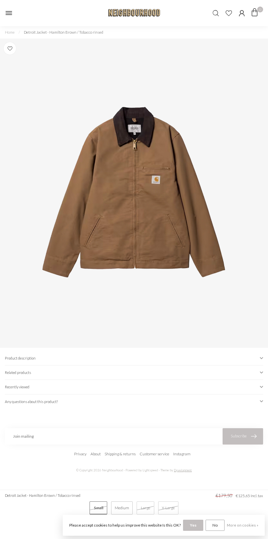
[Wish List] (229, 13)
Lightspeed (150, 470)
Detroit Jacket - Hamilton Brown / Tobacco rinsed (63, 32)
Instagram (182, 453)
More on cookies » (242, 525)
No (215, 525)
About (96, 453)
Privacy (80, 453)
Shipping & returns (120, 453)
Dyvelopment (183, 470)
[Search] (215, 13)
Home (10, 32)
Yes (193, 525)
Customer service (154, 453)
